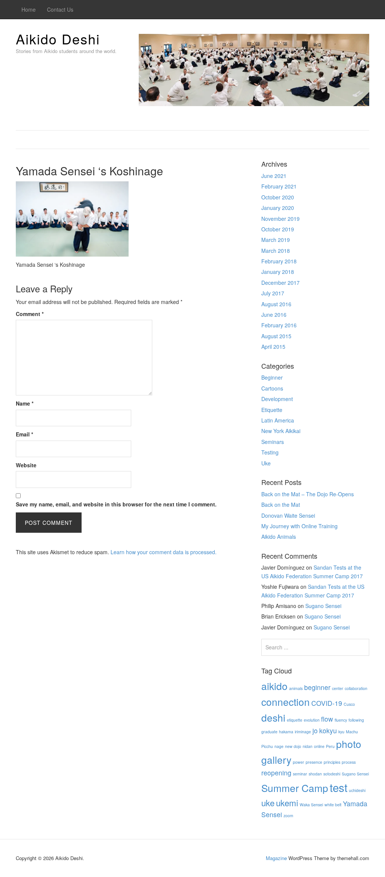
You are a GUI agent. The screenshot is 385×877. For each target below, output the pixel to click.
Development (277, 399)
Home (28, 9)
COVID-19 (326, 703)
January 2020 (277, 207)
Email (24, 434)
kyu (341, 731)
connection (285, 701)
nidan (307, 746)
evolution (312, 720)
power (298, 762)
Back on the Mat (280, 504)
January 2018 (277, 271)
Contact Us (60, 9)
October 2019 (277, 229)
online (319, 746)
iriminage (303, 731)
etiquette (294, 720)
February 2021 (279, 186)
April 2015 (273, 346)
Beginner (272, 377)
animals (296, 688)
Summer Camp (294, 788)
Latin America (277, 420)
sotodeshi (331, 774)
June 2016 (273, 314)
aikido (274, 686)
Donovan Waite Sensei (288, 515)
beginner (317, 687)
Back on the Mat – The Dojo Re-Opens (307, 494)
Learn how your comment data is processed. (164, 552)
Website (26, 465)
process (349, 762)
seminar (300, 774)
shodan (315, 774)
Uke (266, 463)
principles (332, 762)
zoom (288, 815)
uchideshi (357, 790)
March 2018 (275, 250)
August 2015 (276, 336)
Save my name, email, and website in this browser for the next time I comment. (116, 504)
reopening (276, 772)
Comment (30, 314)
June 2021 (273, 175)
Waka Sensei (311, 804)
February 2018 (279, 261)
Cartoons (272, 388)
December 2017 (280, 282)
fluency (341, 720)
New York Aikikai (280, 431)
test (338, 787)
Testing (270, 452)
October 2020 (277, 197)
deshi (273, 717)
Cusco (349, 704)
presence (314, 762)
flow (327, 718)
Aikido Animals (278, 536)
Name (24, 403)
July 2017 (272, 293)
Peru (330, 746)
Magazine (276, 858)
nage (278, 746)
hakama (286, 731)
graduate (269, 731)
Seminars (272, 441)
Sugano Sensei (323, 605)
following (356, 720)
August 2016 (276, 304)
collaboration (356, 688)
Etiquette (271, 409)
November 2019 (280, 218)
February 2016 (279, 325)
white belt (332, 804)
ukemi (287, 802)
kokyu (328, 730)
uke (267, 802)
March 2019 (275, 239)
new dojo (293, 746)
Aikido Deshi (58, 38)
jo (315, 730)
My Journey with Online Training (299, 526)
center (337, 688)
